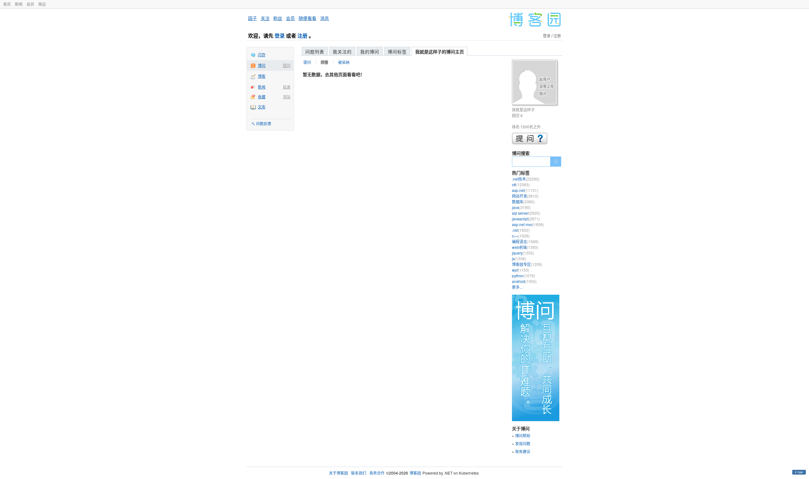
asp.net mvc (528, 224)
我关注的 (342, 51)
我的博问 (369, 51)
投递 (286, 86)
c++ (521, 235)
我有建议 (522, 451)
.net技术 (525, 178)
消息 (324, 18)
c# (521, 184)
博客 (261, 76)
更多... (517, 287)
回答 (324, 62)
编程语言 (525, 241)
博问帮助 (522, 435)
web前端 (525, 247)
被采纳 (344, 62)
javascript (526, 218)
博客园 (415, 473)
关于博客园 (338, 473)
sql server (526, 213)
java (521, 207)
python (523, 275)
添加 (286, 96)
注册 (302, 35)
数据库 (523, 201)
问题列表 (314, 51)
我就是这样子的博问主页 (439, 51)
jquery (523, 252)
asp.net (525, 190)
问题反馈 (263, 123)
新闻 (18, 4)
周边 (42, 4)
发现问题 (522, 443)
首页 (7, 4)
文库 (261, 106)
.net (521, 230)
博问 (261, 65)
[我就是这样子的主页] (535, 83)
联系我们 (358, 473)
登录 (280, 35)
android (524, 281)
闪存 (261, 54)
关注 (265, 18)
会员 (30, 4)
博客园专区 (527, 264)
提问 (286, 65)
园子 (252, 18)
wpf (520, 270)
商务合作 (377, 473)
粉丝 (277, 18)
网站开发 (525, 196)
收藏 (261, 96)
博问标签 (397, 51)
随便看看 (307, 18)
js (519, 258)
